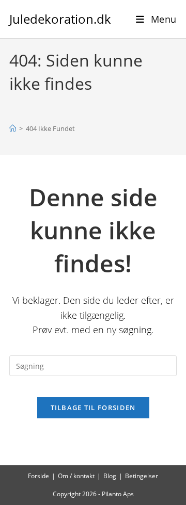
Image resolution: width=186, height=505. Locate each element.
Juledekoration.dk (60, 18)
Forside (38, 475)
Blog (109, 475)
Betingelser (141, 475)
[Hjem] (12, 128)
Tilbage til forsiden (93, 407)
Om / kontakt (76, 475)
